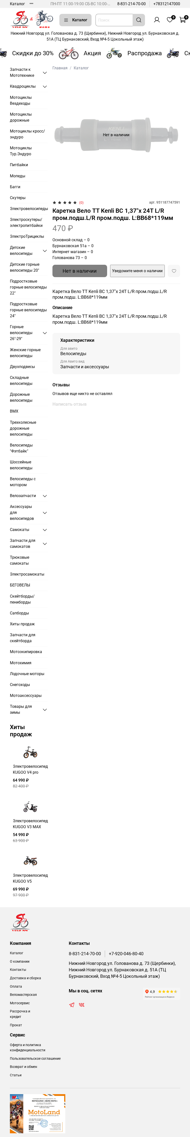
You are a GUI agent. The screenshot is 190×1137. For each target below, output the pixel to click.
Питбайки (19, 164)
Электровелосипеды (29, 208)
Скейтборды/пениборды (22, 599)
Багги (15, 187)
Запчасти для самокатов (22, 543)
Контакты (18, 970)
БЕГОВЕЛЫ (20, 585)
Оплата (16, 986)
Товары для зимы (21, 709)
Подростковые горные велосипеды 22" (28, 287)
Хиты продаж (22, 624)
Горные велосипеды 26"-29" (21, 332)
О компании (19, 961)
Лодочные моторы (27, 673)
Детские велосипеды (21, 250)
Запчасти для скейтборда (22, 638)
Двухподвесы (22, 366)
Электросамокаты (27, 574)
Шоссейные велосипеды (21, 465)
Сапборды (19, 613)
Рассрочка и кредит (20, 1014)
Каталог (17, 3)
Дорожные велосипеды (21, 397)
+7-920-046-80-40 (126, 953)
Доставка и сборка (25, 978)
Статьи (16, 1075)
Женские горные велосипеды (25, 352)
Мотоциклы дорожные (21, 117)
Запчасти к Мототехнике (22, 72)
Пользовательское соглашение (35, 1059)
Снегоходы (20, 684)
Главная (60, 68)
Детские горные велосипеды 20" (24, 267)
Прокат (16, 1025)
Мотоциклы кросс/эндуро (27, 134)
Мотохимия (20, 663)
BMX (14, 411)
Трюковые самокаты (19, 560)
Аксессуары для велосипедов (22, 512)
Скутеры (17, 197)
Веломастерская (23, 995)
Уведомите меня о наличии (137, 270)
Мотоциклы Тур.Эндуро (21, 151)
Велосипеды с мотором (23, 481)
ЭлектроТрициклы (27, 236)
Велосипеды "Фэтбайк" (21, 448)
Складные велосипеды (21, 380)
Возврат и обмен (23, 1067)
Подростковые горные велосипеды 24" (28, 310)
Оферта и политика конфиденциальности (27, 1048)
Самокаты (19, 529)
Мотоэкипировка (26, 651)
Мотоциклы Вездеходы (21, 100)
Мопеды (17, 176)
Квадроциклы (23, 86)
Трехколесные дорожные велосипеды (23, 428)
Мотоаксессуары (26, 695)
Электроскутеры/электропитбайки (26, 222)
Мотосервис (20, 1003)
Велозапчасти (23, 495)
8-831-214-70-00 (131, 3)
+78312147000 (166, 3)
